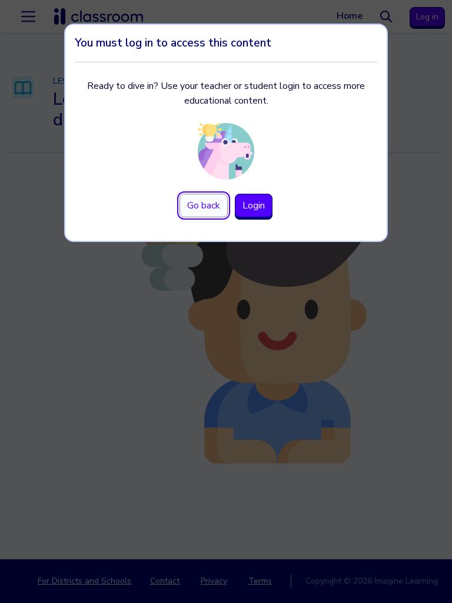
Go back (203, 205)
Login (253, 205)
